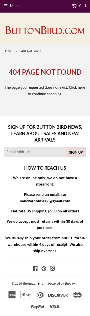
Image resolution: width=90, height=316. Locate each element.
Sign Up (76, 152)
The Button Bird (33, 283)
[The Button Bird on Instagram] (52, 269)
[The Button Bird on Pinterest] (43, 269)
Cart (82, 6)
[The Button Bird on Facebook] (35, 269)
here (81, 88)
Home (8, 51)
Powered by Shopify (61, 283)
